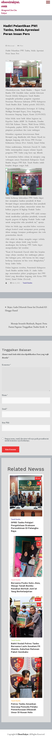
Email (4, 409)
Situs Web (5, 422)
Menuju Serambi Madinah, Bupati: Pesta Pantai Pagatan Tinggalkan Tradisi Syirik (27, 325)
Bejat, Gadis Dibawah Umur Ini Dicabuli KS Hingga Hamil (26, 309)
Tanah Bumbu (27, 283)
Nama (5, 395)
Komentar (6, 364)
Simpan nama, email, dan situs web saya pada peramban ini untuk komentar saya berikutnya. (26, 440)
